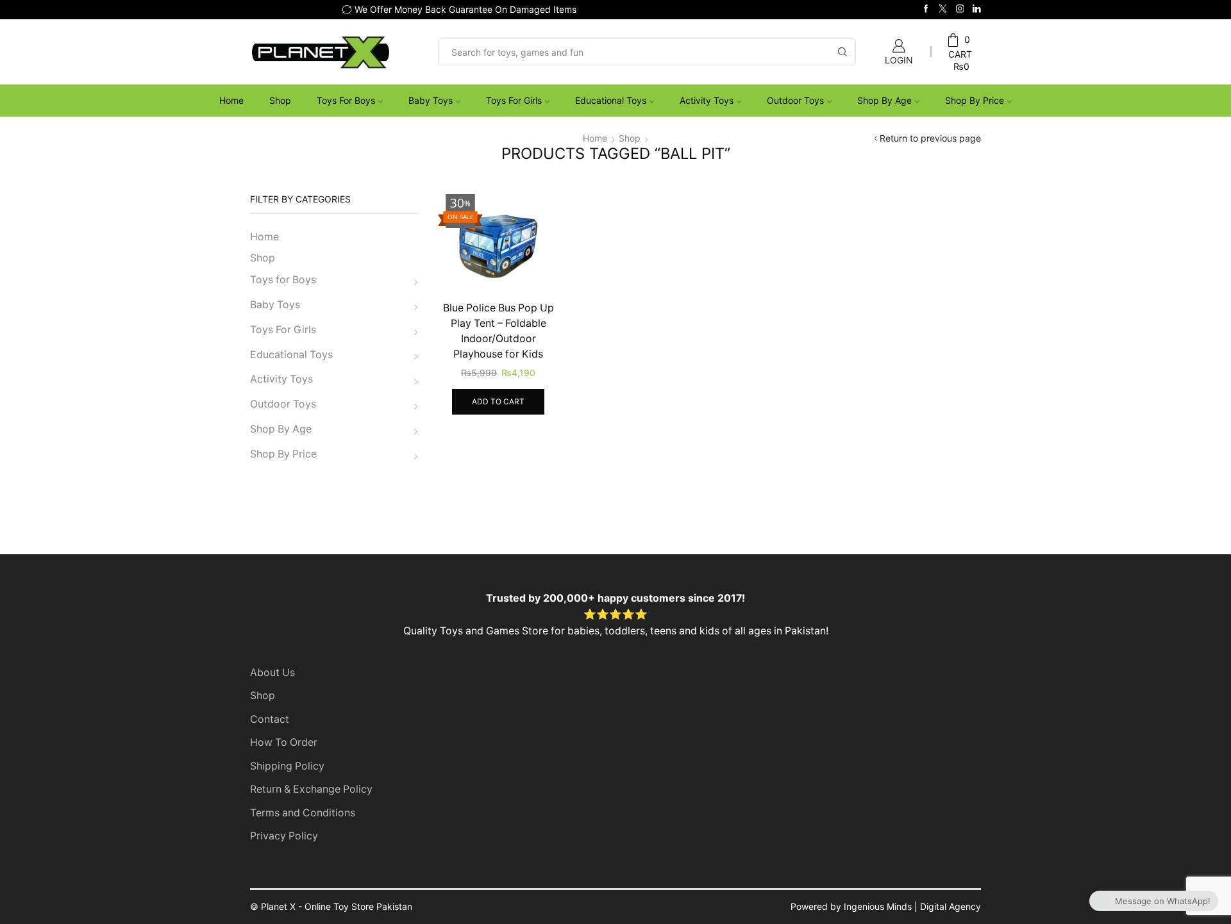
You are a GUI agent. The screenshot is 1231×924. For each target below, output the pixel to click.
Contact (269, 719)
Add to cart (498, 401)
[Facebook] (926, 9)
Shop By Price (974, 100)
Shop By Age (884, 100)
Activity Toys (706, 100)
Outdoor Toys (795, 100)
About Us (272, 672)
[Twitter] (943, 9)
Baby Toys (430, 100)
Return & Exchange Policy (311, 789)
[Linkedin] (977, 9)
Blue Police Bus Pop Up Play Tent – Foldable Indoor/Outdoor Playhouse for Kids (498, 331)
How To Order (283, 742)
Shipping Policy (287, 766)
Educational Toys (610, 100)
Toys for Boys (346, 100)
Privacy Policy (284, 836)
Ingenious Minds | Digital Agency (912, 906)
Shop (280, 100)
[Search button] (842, 52)
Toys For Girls (514, 100)
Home (231, 100)
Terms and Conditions (302, 813)
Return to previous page (930, 138)
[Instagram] (960, 9)
